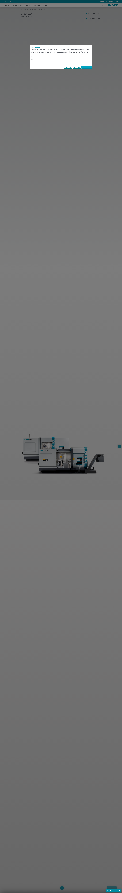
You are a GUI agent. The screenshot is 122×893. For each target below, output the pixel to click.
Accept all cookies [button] (86, 67)
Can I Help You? (117, 887)
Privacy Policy (76, 67)
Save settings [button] (68, 67)
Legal (32, 61)
